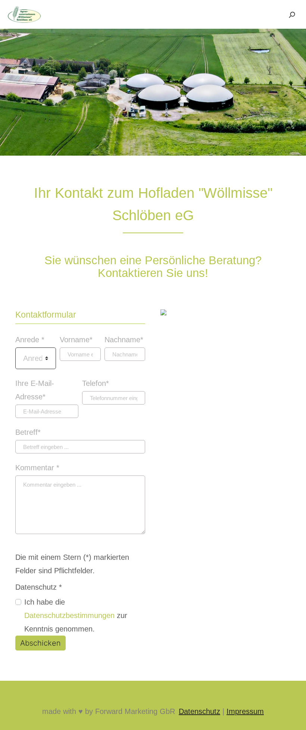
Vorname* (76, 340)
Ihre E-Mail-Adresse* (34, 390)
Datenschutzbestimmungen (69, 615)
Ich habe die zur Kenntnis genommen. (75, 615)
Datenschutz (199, 711)
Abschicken (40, 643)
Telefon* (95, 383)
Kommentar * (37, 468)
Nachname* (123, 340)
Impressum (245, 711)
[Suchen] (292, 14)
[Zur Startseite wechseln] (24, 14)
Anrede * (29, 340)
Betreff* (28, 432)
